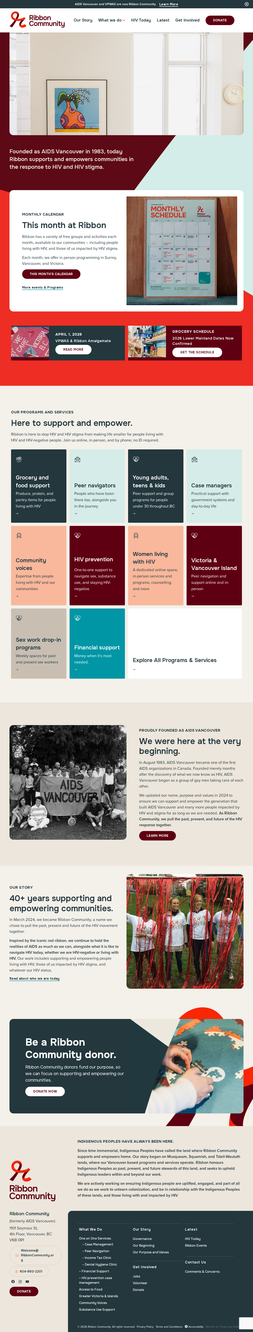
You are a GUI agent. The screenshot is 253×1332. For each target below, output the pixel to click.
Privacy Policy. (145, 1327)
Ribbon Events (196, 1245)
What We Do (90, 1229)
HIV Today (141, 20)
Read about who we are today (34, 978)
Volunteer (140, 1283)
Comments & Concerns (202, 1272)
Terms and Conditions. (169, 1327)
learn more (157, 836)
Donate (220, 20)
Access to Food (90, 1289)
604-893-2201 (31, 1271)
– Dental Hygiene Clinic (99, 1264)
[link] (38, 486)
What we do (110, 20)
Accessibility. (196, 1327)
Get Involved (187, 20)
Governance (142, 1239)
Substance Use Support (97, 1309)
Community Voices (93, 1303)
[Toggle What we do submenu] (124, 20)
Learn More (168, 4)
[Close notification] (246, 4)
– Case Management (97, 1244)
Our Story (83, 20)
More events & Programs (42, 287)
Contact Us (195, 1262)
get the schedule (197, 352)
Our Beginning (143, 1245)
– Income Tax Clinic (96, 1258)
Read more (73, 349)
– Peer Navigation (95, 1251)
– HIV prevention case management (95, 1280)
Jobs (136, 1276)
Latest (163, 20)
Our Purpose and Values (151, 1252)
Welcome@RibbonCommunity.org (37, 1255)
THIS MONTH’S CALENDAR (51, 274)
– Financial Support (94, 1271)
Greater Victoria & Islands (98, 1296)
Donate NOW (45, 1091)
